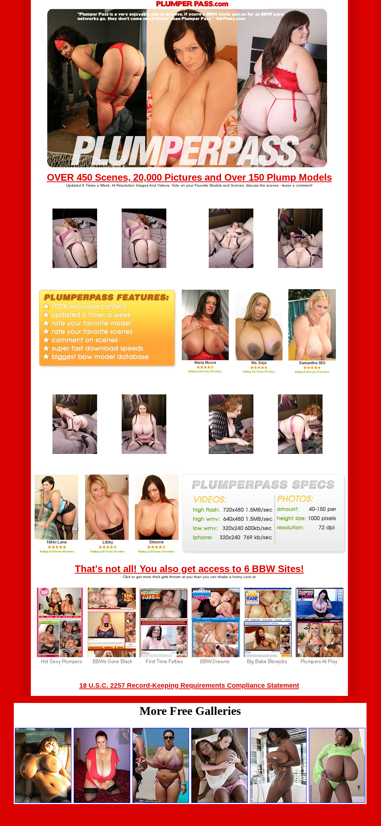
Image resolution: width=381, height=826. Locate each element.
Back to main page (190, 820)
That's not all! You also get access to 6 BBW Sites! (189, 568)
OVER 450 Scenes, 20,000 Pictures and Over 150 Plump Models (189, 177)
